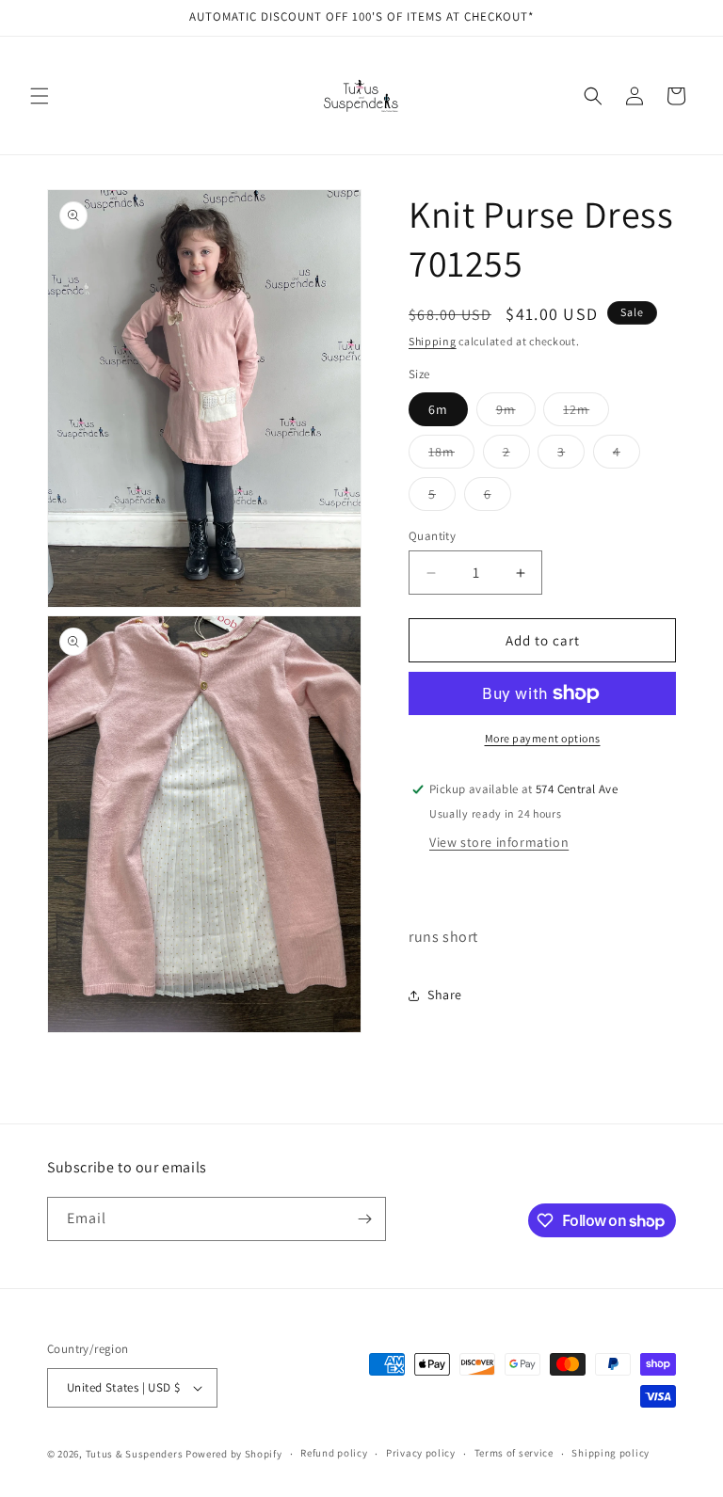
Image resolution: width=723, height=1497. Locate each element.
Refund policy (333, 1452)
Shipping (433, 341)
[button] (39, 96)
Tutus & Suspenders (135, 1453)
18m (451, 455)
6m (438, 409)
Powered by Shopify (233, 1453)
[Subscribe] (364, 1219)
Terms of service (514, 1452)
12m (586, 413)
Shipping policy (610, 1452)
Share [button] (444, 994)
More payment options (543, 738)
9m (516, 413)
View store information (499, 842)
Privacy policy (421, 1452)
